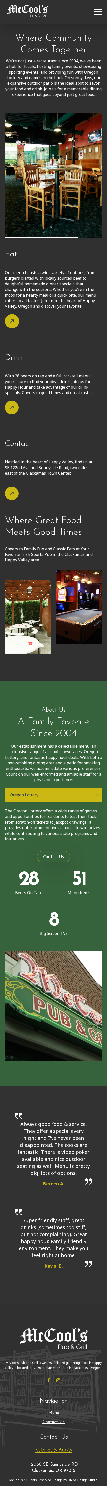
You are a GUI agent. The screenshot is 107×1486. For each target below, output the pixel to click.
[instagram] (58, 1380)
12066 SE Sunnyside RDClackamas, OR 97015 (53, 1467)
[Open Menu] (98, 11)
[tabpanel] (53, 825)
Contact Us (53, 1422)
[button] (10, 175)
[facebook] (49, 1380)
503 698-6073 (53, 1450)
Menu (53, 1413)
